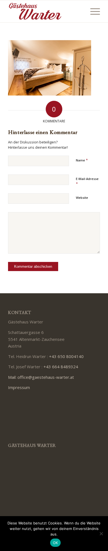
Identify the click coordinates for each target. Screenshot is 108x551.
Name (82, 160)
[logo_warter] (44, 11)
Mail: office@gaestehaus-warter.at (41, 377)
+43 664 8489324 (60, 366)
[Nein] (101, 533)
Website (82, 197)
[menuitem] (92, 11)
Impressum (19, 387)
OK (55, 542)
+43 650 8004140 (66, 356)
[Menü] (92, 11)
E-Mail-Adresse (87, 181)
